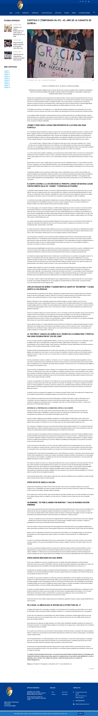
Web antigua (64, 694)
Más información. (71, 713)
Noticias (53, 694)
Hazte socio (64, 692)
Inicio (53, 692)
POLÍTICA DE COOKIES (10, 705)
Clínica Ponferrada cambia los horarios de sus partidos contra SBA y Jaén (36, 698)
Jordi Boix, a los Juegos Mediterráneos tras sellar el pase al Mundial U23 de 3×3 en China (36, 693)
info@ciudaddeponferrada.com (82, 704)
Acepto (80, 713)
